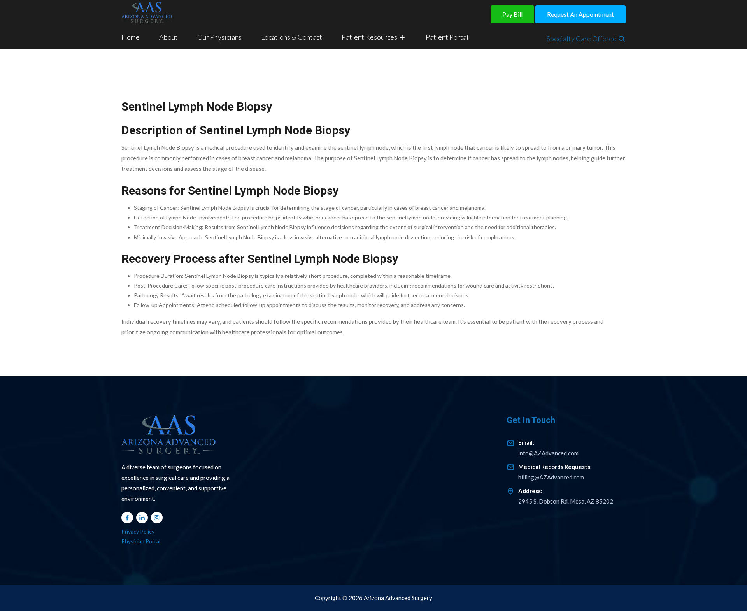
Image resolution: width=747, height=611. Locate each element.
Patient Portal (447, 37)
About (168, 37)
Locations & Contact (291, 37)
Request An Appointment (580, 14)
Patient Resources (370, 37)
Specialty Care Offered (582, 38)
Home (130, 37)
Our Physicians (219, 37)
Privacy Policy (137, 531)
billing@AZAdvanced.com (555, 471)
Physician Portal (140, 541)
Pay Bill (512, 14)
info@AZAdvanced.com (548, 447)
